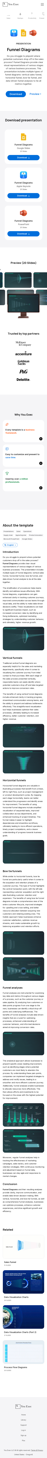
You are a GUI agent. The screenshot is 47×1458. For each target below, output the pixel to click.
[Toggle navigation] (42, 4)
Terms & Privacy (37, 1450)
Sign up (23, 1435)
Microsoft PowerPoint (11, 539)
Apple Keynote (21, 535)
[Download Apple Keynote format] (14, 33)
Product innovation (35, 535)
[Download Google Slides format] (23, 33)
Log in (23, 1430)
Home (23, 1415)
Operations (27, 531)
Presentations (9, 531)
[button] (10, 545)
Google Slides (27, 539)
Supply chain (8, 535)
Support (24, 1425)
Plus (23, 1440)
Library (23, 1420)
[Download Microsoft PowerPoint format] (33, 33)
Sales (19, 531)
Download (16, 94)
